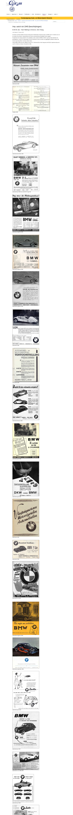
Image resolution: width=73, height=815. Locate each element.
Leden (55, 14)
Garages (50, 14)
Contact (18, 19)
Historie (44, 14)
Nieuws (20, 14)
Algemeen (14, 14)
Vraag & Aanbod (10, 19)
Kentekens (37, 14)
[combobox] (59, 22)
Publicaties (26, 14)
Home (8, 14)
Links (33, 14)
